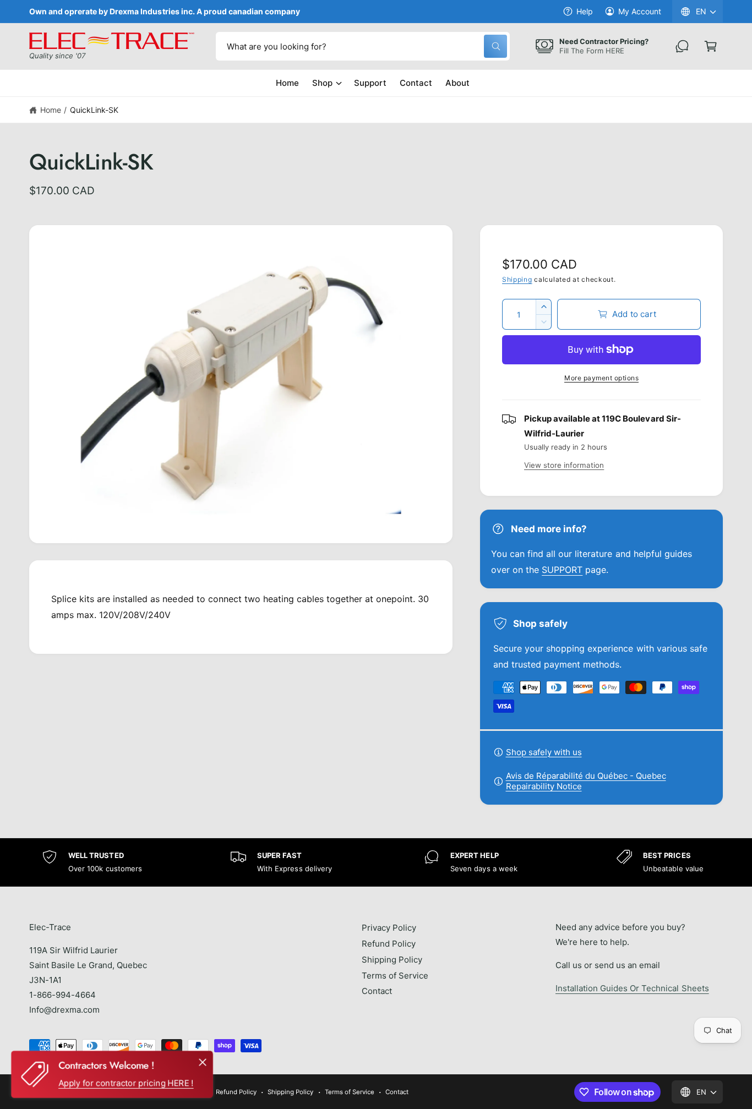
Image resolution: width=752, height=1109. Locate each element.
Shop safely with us (544, 752)
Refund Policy (389, 943)
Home (50, 109)
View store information (564, 465)
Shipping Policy (392, 959)
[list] (376, 862)
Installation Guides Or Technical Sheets (632, 988)
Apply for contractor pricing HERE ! (126, 1083)
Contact (377, 991)
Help (584, 11)
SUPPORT (562, 569)
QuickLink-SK (94, 109)
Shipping (517, 279)
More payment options (601, 378)
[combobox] (363, 46)
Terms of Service (395, 975)
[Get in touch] (682, 46)
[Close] (203, 1062)
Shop (322, 83)
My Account (639, 11)
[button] (710, 46)
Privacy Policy (389, 927)
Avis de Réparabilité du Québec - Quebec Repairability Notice (586, 781)
